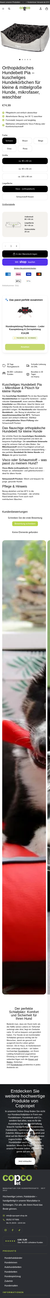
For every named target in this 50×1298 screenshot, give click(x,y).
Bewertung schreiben (25, 523)
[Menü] (3, 9)
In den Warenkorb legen (26, 254)
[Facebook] (12, 1230)
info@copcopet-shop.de (16, 1215)
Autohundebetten (12, 1267)
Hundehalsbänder (13, 1258)
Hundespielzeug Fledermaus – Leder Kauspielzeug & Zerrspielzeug (25, 327)
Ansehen (25, 347)
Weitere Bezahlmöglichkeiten (25, 268)
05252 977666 (12, 1219)
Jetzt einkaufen (25, 1161)
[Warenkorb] (47, 9)
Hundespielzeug (12, 1276)
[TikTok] (19, 1230)
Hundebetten (23, 1051)
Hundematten (11, 1285)
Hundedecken (17, 1065)
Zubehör (8, 1281)
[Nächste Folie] (45, 812)
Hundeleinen (10, 1262)
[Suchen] (9, 9)
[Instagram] (5, 1230)
